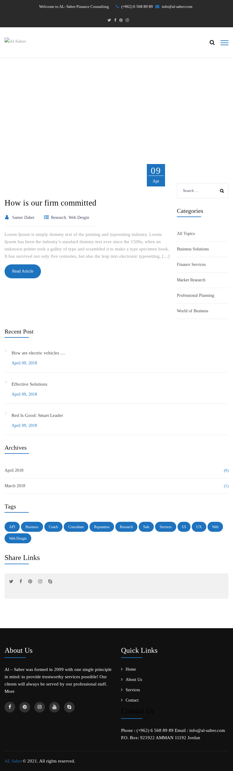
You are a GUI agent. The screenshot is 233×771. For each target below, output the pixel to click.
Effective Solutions (29, 384)
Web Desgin (18, 538)
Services (166, 527)
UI (184, 527)
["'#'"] (10, 707)
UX (199, 527)
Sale (146, 527)
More (10, 691)
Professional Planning (195, 295)
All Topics (186, 233)
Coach (53, 527)
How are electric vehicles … (38, 352)
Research (126, 527)
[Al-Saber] (15, 40)
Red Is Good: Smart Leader (37, 415)
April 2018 (14, 470)
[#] (11, 581)
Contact (132, 700)
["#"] (109, 20)
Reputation (102, 527)
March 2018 (15, 486)
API (12, 527)
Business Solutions (193, 249)
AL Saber (13, 761)
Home (103, 110)
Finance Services (191, 264)
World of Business (192, 311)
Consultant (76, 527)
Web (215, 527)
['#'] (54, 707)
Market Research (191, 280)
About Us (134, 679)
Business (32, 527)
